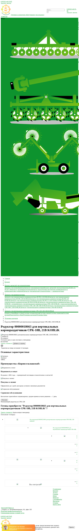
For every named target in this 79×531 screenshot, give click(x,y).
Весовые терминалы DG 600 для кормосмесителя (53, 222)
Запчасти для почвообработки (20, 275)
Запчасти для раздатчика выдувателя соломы (46, 289)
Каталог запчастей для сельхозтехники (22, 270)
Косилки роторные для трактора (50, 25)
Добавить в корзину (19, 343)
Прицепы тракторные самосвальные (28, 260)
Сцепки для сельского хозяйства (48, 253)
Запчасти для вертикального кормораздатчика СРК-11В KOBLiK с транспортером (44, 304)
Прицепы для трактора (17, 256)
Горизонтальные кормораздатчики (57, 242)
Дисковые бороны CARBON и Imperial (23, 62)
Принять (71, 527)
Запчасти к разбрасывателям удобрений (44, 273)
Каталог (55, 491)
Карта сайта (57, 504)
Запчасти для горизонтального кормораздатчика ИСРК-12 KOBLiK (27, 297)
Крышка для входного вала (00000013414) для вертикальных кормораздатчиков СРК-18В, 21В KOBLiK (76, 436)
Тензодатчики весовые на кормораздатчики (24, 227)
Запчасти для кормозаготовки (61, 272)
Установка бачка (41, 315)
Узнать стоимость (7, 343)
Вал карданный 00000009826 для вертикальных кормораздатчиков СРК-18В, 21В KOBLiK (64, 428)
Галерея (3, 148)
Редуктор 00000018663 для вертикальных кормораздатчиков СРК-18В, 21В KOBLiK (76, 469)
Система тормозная (56, 313)
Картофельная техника (32, 24)
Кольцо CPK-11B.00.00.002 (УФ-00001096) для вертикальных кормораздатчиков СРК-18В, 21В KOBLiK (76, 445)
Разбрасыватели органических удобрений (40, 29)
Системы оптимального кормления (52, 24)
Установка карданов (29, 315)
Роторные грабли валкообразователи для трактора (26, 178)
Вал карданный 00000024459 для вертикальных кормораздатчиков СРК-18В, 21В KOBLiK (76, 453)
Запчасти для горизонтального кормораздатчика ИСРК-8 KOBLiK (38, 301)
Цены (55, 496)
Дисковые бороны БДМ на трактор (47, 62)
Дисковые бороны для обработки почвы (23, 22)
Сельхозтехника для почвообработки (58, 27)
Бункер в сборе (10, 313)
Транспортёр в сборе (16, 315)
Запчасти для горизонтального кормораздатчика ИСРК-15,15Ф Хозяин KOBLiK (37, 300)
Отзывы (3, 147)
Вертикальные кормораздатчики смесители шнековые (28, 242)
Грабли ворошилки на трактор (20, 176)
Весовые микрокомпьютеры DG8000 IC (23, 222)
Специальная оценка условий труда (12, 513)
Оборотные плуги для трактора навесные (23, 253)
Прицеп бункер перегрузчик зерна (49, 258)
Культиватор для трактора (69, 25)
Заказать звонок (6, 3)
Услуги (55, 492)
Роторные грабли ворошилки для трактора (57, 178)
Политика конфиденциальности (11, 511)
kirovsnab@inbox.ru (7, 508)
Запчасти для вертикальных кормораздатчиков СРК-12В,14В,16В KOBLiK (41, 305)
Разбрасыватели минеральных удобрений (23, 263)
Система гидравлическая (32, 313)
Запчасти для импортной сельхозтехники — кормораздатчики (30, 272)
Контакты (56, 501)
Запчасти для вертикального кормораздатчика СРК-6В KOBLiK (41, 307)
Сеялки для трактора (39, 27)
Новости (4, 145)
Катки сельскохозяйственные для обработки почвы (27, 230)
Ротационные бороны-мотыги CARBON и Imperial (27, 126)
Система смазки (45, 313)
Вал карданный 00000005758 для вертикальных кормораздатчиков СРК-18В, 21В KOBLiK (76, 461)
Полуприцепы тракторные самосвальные (23, 258)
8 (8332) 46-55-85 (6, 1)
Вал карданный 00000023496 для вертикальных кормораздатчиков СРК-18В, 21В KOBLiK (52, 420)
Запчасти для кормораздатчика (21, 289)
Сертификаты (5, 143)
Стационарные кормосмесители (38, 244)
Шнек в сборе (19, 313)
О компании (5, 142)
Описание (4, 400)
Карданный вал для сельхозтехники (48, 22)
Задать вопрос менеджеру (21, 412)
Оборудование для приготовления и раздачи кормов (27, 241)
